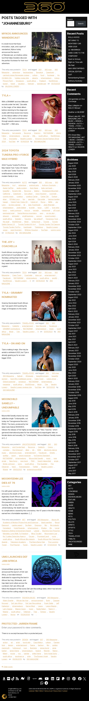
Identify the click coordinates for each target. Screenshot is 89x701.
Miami (5, 653)
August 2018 (73, 431)
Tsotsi (25, 545)
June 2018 (72, 437)
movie (12, 653)
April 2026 (72, 174)
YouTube (12, 141)
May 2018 (72, 440)
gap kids (31, 199)
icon (25, 648)
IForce (43, 202)
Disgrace (38, 525)
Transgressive (24, 467)
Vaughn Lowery (26, 139)
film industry (54, 525)
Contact (65, 691)
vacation (21, 84)
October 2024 (73, 225)
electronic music (15, 453)
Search (70, 19)
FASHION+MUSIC (28, 598)
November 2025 (74, 188)
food (42, 75)
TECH (24, 70)
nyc (19, 653)
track (14, 467)
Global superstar (9, 382)
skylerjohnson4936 (34, 469)
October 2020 (73, 359)
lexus (40, 208)
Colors (50, 447)
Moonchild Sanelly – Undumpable (10, 403)
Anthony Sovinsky (49, 185)
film (45, 525)
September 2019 (74, 395)
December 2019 (74, 387)
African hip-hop (22, 600)
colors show (51, 379)
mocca (27, 210)
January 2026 (73, 183)
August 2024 (73, 230)
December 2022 (74, 286)
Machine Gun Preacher (51, 531)
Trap (35, 612)
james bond (44, 648)
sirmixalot (15, 216)
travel (13, 84)
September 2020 (74, 362)
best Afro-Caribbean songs (21, 379)
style (29, 656)
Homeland (7, 528)
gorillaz (5, 455)
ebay (5, 199)
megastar (6, 384)
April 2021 (72, 342)
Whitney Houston (31, 230)
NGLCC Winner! (74, 108)
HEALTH (71, 508)
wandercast (41, 84)
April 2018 (72, 443)
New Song (13, 461)
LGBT (47, 208)
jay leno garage (15, 205)
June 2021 (72, 336)
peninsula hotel (8, 213)
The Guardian (42, 464)
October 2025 (73, 191)
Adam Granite (8, 600)
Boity (48, 600)
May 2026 (72, 171)
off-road (56, 210)
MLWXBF (80, 112)
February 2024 (73, 247)
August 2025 (73, 197)
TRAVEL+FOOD (28, 323)
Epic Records (41, 326)
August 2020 (73, 364)
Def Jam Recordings (33, 603)
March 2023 (73, 278)
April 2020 (72, 376)
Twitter (35, 467)
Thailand (42, 81)
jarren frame (14, 651)
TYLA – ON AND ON (13, 343)
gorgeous (22, 382)
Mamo (55, 651)
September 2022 (74, 294)
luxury (5, 210)
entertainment (50, 275)
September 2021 (74, 328)
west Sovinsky (16, 230)
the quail (6, 222)
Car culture (28, 194)
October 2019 (73, 392)
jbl (24, 205)
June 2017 (72, 471)
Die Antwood (17, 450)
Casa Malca (38, 642)
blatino (36, 191)
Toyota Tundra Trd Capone (49, 224)
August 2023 (73, 264)
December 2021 (74, 320)
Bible (36, 691)
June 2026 (72, 169)
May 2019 (72, 406)
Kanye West (30, 606)
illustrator (33, 648)
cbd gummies (73, 99)
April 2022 (72, 308)
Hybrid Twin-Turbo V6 (19, 202)
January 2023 (73, 283)
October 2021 (73, 325)
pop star (26, 136)
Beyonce (27, 133)
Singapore (20, 81)
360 (40, 70)
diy (33, 450)
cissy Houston (40, 194)
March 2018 (72, 445)
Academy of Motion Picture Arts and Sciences (20, 522)
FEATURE (71, 500)
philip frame (36, 653)
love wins (55, 208)
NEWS (70, 514)
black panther (46, 522)
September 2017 (74, 462)
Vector (13, 614)
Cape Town (16, 275)
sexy (41, 213)
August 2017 (73, 465)
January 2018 (73, 451)
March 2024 (73, 244)
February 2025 (73, 213)
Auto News (34, 188)
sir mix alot (50, 213)
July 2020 (72, 367)
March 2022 (73, 311)
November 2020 (74, 356)
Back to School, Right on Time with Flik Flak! (75, 62)
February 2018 (73, 448)
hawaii (5, 202)
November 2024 (74, 222)
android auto (34, 185)
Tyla (4, 139)
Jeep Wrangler (49, 205)
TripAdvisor (39, 227)
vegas (5, 230)
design (10, 645)
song (20, 464)
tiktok (26, 222)
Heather (71, 112)
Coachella (28, 275)
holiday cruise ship (22, 78)
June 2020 (72, 370)
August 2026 (73, 163)
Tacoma (27, 219)
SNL (33, 136)
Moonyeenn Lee (50, 534)
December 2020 (74, 353)
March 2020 (73, 378)
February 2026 (73, 180)
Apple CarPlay (8, 188)
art (12, 642)
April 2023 (72, 275)
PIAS (33, 461)
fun (24, 199)
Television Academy (18, 542)
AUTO (24, 182)
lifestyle (47, 651)
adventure (16, 72)
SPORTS (71, 528)
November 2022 (74, 289)
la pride (32, 208)
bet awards (16, 133)
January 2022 (73, 317)
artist (18, 642)
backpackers (28, 72)
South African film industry (25, 539)
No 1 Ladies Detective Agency (14, 536)
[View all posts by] (61, 545)
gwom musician (25, 455)
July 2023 (72, 266)
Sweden (18, 219)
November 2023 (74, 255)
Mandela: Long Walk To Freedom (15, 534)
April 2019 (72, 409)
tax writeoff (38, 219)
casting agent (17, 525)
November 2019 (74, 390)
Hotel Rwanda (19, 528)
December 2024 (74, 219)
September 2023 (74, 261)
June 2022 (72, 303)
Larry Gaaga (7, 609)
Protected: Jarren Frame (20, 623)
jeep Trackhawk (34, 205)
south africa (31, 81)
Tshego (43, 612)
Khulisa (44, 528)
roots (54, 536)
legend (38, 651)
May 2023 (72, 272)
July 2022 (72, 300)
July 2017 (71, 468)
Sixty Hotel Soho (50, 653)
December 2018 (74, 420)
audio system (22, 188)
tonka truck (36, 222)
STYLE (70, 530)
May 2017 (72, 473)
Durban (54, 196)
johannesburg (46, 78)
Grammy (37, 133)
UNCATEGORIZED (29, 444)
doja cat (38, 275)
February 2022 (73, 314)
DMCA (41, 691)
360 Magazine (8, 376)
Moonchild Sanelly (36, 458)
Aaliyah (20, 376)
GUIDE (70, 505)
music (51, 329)
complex (6, 450)
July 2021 (71, 334)
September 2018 (74, 429)
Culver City (45, 196)
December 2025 (74, 185)
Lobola (36, 531)
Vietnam (31, 84)
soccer (39, 216)
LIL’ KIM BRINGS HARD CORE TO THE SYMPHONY (76, 53)
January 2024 (73, 250)
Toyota (46, 222)
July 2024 (72, 233)
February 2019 (73, 415)
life (51, 528)
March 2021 (72, 345)
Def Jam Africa (16, 603)
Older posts (8, 667)
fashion (41, 645)
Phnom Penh (8, 81)
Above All (55, 520)
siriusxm (6, 216)
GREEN (71, 502)
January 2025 (73, 216)
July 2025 (72, 199)
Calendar (31, 691)
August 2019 (73, 398)
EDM (39, 450)
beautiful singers (42, 376)
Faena (32, 645)
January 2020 (73, 384)
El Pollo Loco (15, 199)
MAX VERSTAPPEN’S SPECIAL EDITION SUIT (76, 71)
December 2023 (74, 252)
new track (24, 461)
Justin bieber (21, 208)
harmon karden (54, 199)
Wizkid (5, 469)
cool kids (52, 194)
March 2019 (72, 412)
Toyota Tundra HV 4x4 (27, 224)
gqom (13, 455)
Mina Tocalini (36, 534)
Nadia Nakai (41, 609)
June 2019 (72, 403)
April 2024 (72, 241)
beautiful (6, 191)
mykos (56, 78)
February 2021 (73, 348)
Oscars (31, 536)
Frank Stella (48, 603)
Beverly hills (16, 191)
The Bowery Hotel (41, 656)
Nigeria (5, 612)
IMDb (50, 202)
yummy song (55, 230)
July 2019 (71, 401)
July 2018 (71, 434)
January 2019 (73, 418)
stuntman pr (19, 656)
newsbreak (46, 210)
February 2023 (73, 280)
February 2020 (73, 381)
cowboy (20, 196)
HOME (70, 511)
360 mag (48, 70)
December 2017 (74, 454)
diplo (27, 450)
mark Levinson (15, 210)
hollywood (17, 648)
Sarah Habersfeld (44, 461)
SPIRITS (71, 525)
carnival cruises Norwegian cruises (16, 75)
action (5, 642)
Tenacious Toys (52, 219)
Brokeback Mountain (50, 191)
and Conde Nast (18, 447)
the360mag (53, 81)
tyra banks (13, 139)
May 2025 (72, 205)
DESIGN (25, 640)
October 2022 (73, 292)
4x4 (13, 185)
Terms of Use (48, 691)
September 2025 (74, 194)
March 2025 (73, 211)
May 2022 (72, 306)
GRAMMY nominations (11, 329)
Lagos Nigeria (51, 606)
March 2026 (73, 177)
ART (24, 520)
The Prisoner (15, 545)
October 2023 (73, 258)
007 (41, 640)
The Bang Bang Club (37, 542)
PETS (70, 516)
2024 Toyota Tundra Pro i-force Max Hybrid (15, 154)
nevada (36, 210)
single (56, 461)
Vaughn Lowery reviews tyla (21, 387)
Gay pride (41, 199)
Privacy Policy (57, 691)
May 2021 (72, 339)
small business (27, 216)
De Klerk (28, 525)
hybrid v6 (34, 202)
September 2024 (74, 227)
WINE (70, 544)
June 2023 (72, 269)
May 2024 (72, 239)
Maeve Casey (20, 609)
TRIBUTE (71, 539)
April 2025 (72, 208)
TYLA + (6, 95)
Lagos (40, 606)
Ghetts (52, 453)
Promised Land (43, 536)
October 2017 (73, 459)
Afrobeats (29, 376)
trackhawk (28, 227)
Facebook (7, 278)
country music (8, 196)
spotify (54, 278)
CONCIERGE (73, 491)
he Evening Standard (42, 455)
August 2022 (73, 297)
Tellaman (26, 612)
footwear (50, 75)
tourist (5, 84)
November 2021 (74, 322)
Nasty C (52, 609)
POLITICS (72, 519)
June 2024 (72, 236)
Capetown (50, 72)
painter (26, 653)
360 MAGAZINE (40, 141)
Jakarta (35, 78)
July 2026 (72, 166)
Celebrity (15, 326)
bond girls (26, 642)
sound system (50, 216)
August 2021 (73, 331)
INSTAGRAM (48, 133)
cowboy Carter (32, 196)
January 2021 (73, 350)
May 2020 (72, 373)
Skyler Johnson (9, 464)
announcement (37, 600)
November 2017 (74, 457)
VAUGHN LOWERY (12, 86)
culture (34, 75)
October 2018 (73, 426)
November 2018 (74, 423)
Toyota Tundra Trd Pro (12, 227)
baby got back (46, 188)
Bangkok (39, 72)
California (6, 194)
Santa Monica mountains (27, 213)
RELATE (71, 522)
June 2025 (72, 202)
